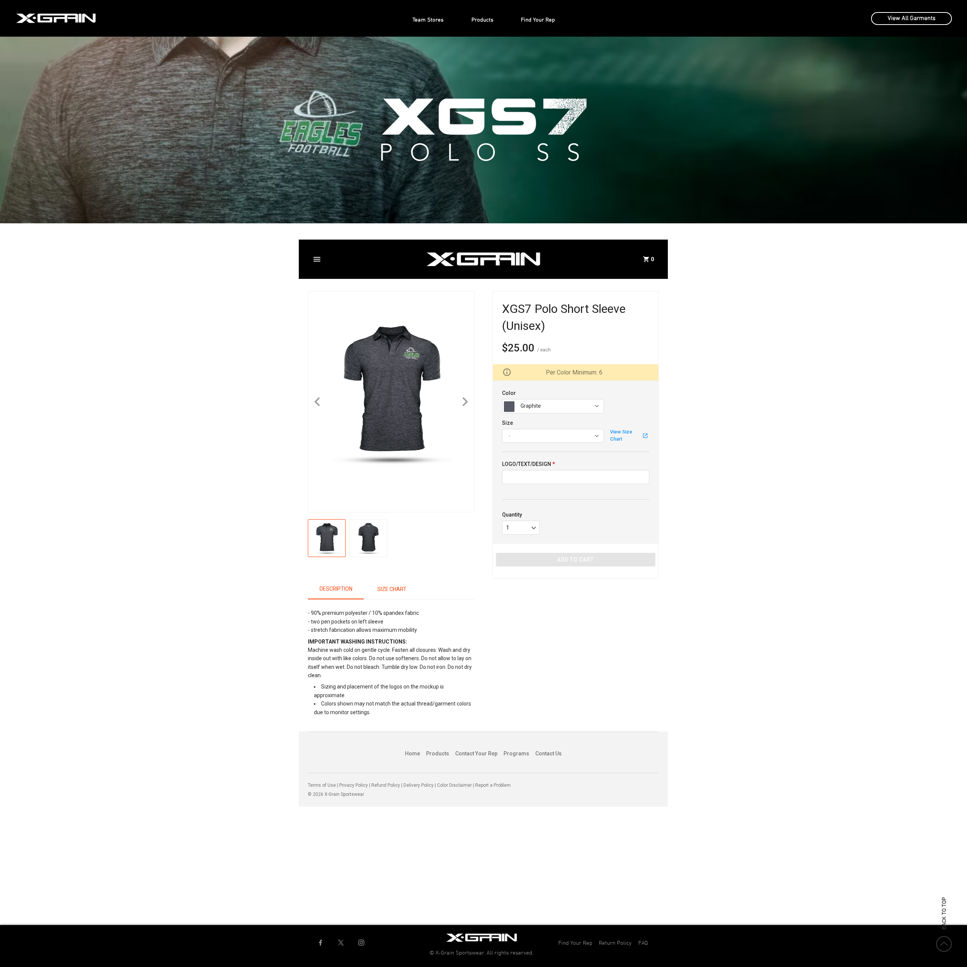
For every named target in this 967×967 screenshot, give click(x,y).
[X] (341, 943)
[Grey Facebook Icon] (320, 943)
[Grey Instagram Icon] (361, 943)
